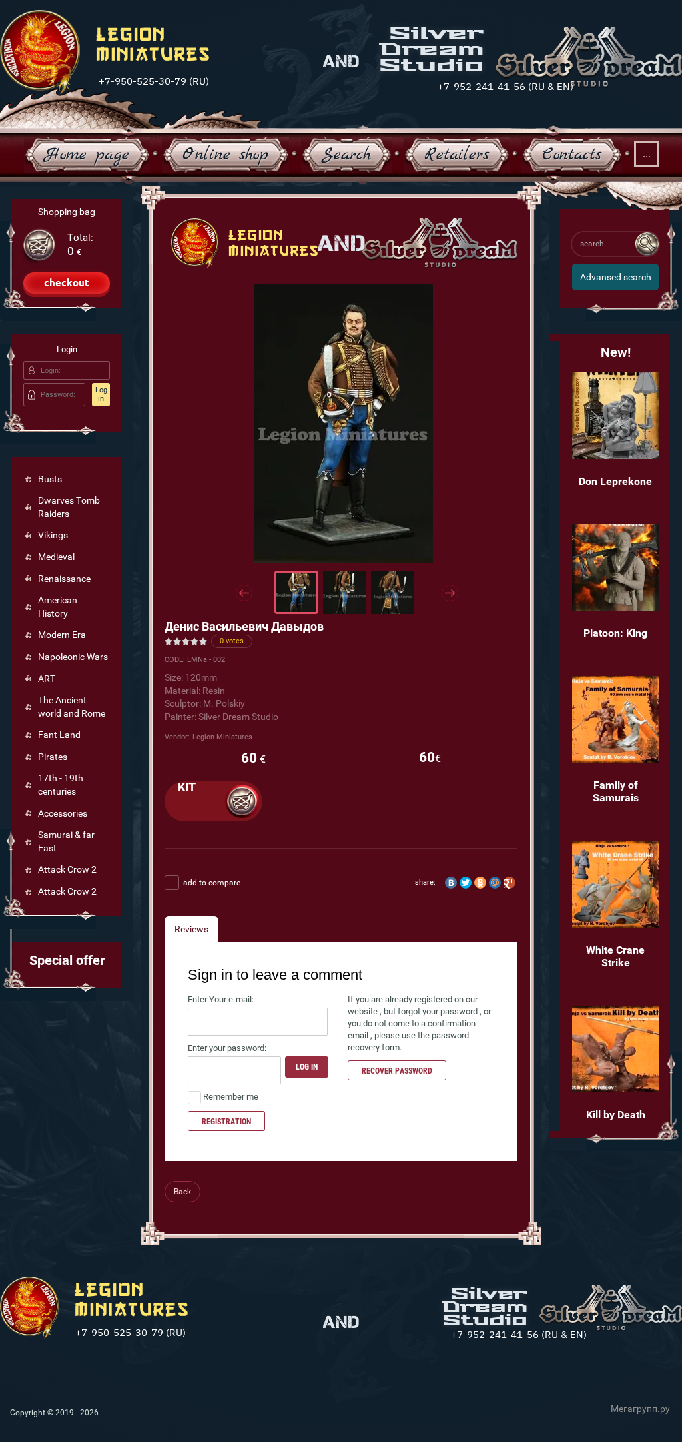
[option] (344, 423)
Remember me (229, 1097)
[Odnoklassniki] (480, 883)
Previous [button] (244, 593)
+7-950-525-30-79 (142, 80)
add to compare (210, 882)
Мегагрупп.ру (640, 1408)
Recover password (397, 1071)
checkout (66, 282)
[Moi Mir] (495, 883)
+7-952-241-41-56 (481, 86)
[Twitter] (466, 883)
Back (182, 1191)
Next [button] (450, 593)
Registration (226, 1121)
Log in (101, 394)
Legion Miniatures (222, 737)
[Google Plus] (509, 883)
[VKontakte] (451, 883)
